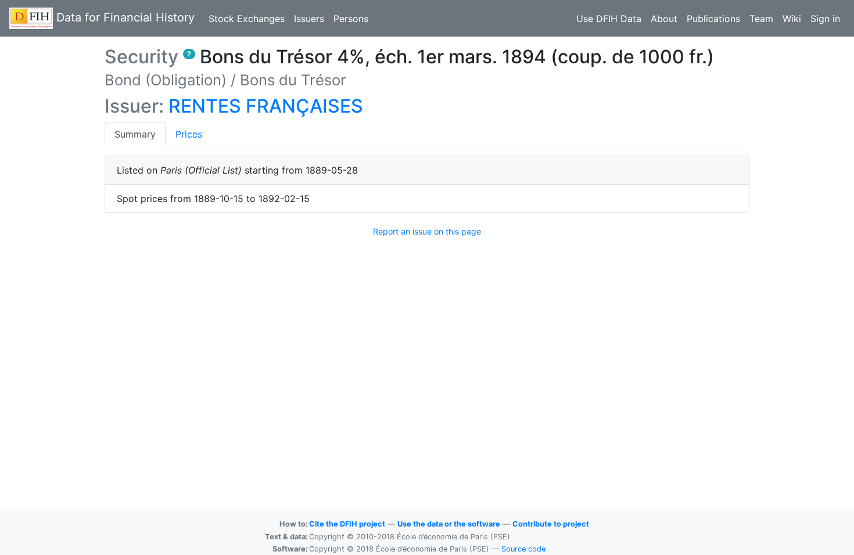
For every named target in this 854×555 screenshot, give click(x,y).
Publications (713, 18)
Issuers (309, 18)
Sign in (825, 18)
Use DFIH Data (608, 18)
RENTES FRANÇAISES (265, 106)
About (664, 18)
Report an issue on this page (427, 231)
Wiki (792, 18)
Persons (350, 18)
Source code (523, 549)
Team (761, 18)
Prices (188, 134)
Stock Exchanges (247, 18)
